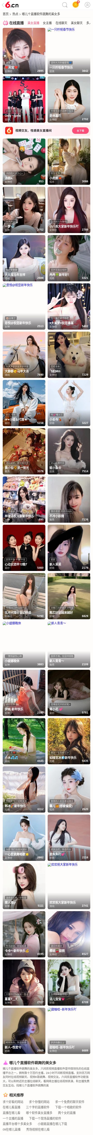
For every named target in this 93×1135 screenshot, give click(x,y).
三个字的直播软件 (37, 1107)
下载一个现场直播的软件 (45, 1118)
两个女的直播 (67, 1113)
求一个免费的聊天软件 (69, 1102)
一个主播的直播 (13, 1118)
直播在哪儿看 (11, 1113)
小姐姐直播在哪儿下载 (52, 1124)
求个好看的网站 (13, 1102)
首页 (6, 14)
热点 (15, 14)
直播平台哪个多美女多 (17, 1124)
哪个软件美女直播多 (39, 1113)
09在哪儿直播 (12, 1129)
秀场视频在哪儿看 (38, 1129)
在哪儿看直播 (11, 1107)
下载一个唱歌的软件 (68, 1107)
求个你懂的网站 (39, 1102)
